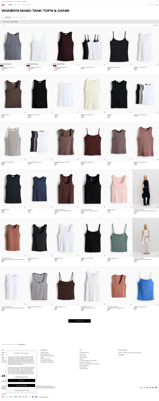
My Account (83, 354)
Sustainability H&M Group (47, 355)
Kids (19, 4)
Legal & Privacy (84, 357)
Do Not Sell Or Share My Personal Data (90, 363)
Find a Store (83, 355)
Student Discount (6, 360)
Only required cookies (21, 385)
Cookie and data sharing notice (21, 376)
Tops (16, 344)
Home (23, 4)
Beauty (29, 4)
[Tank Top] (66, 94)
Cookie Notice (83, 367)
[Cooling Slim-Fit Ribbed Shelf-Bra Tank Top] (13, 237)
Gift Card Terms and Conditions (88, 360)
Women (10, 4)
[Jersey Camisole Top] (119, 237)
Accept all (21, 380)
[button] (6, 64)
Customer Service (84, 352)
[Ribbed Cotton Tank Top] (13, 46)
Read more (121, 354)
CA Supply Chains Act (85, 362)
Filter (154, 25)
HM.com (3, 344)
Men (15, 4)
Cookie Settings (84, 368)
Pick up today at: (6, 21)
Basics (12, 344)
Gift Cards (4, 362)
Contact (82, 359)
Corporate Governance (46, 360)
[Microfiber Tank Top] (40, 237)
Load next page (79, 320)
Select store (14, 21)
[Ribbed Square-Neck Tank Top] (66, 141)
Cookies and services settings (21, 390)
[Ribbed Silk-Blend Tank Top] (93, 286)
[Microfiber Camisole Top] (40, 46)
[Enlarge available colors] (29, 165)
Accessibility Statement (46, 362)
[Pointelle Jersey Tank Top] (40, 286)
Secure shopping (84, 365)
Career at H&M (44, 352)
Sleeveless (22, 344)
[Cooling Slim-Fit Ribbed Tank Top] (66, 189)
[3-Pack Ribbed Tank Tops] (40, 141)
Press (42, 357)
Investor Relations (45, 359)
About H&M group (45, 354)
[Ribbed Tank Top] (13, 94)
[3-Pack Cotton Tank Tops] (93, 46)
